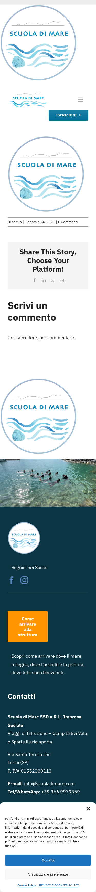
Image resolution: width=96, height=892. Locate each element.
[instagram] (24, 580)
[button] (88, 808)
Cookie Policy (26, 885)
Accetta (48, 860)
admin (17, 222)
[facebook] (11, 580)
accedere (27, 338)
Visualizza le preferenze (48, 874)
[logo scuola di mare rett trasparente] (27, 93)
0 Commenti (68, 222)
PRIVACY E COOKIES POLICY (58, 885)
